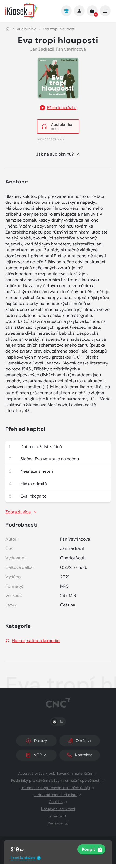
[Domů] (8, 29)
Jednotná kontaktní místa (55, 794)
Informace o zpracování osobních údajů (55, 787)
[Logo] (30, 10)
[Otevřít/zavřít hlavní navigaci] (105, 10)
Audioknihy (26, 29)
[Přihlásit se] (79, 10)
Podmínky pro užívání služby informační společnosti (55, 780)
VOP (38, 755)
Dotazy (40, 740)
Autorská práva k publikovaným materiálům (55, 773)
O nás (81, 740)
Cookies (56, 801)
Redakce (55, 823)
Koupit (88, 849)
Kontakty (83, 755)
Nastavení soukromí (58, 808)
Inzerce (55, 816)
